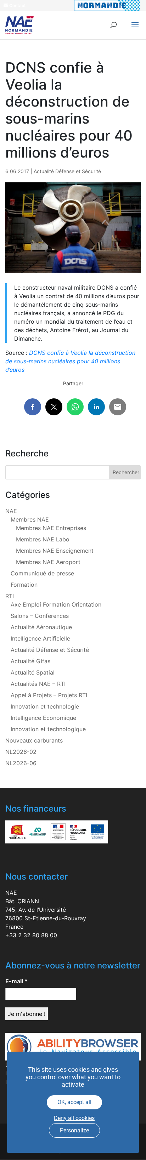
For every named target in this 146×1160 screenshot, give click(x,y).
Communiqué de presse (42, 573)
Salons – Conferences (40, 615)
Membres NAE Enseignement (55, 550)
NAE (11, 510)
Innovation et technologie (45, 706)
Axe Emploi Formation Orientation (56, 604)
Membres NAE (30, 519)
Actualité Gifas (30, 661)
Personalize (74, 1130)
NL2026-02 (20, 751)
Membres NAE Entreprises (51, 527)
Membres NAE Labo (42, 539)
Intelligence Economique (43, 717)
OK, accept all (74, 1102)
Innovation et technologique (48, 729)
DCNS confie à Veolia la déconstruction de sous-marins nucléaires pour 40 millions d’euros (70, 361)
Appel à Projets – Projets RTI (49, 695)
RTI (9, 595)
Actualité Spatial (33, 672)
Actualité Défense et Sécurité (67, 171)
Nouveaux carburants (34, 740)
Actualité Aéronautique (41, 627)
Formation (24, 584)
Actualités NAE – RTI (38, 683)
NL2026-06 (20, 763)
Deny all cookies (74, 1118)
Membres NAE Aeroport (48, 561)
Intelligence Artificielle (40, 638)
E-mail (16, 981)
